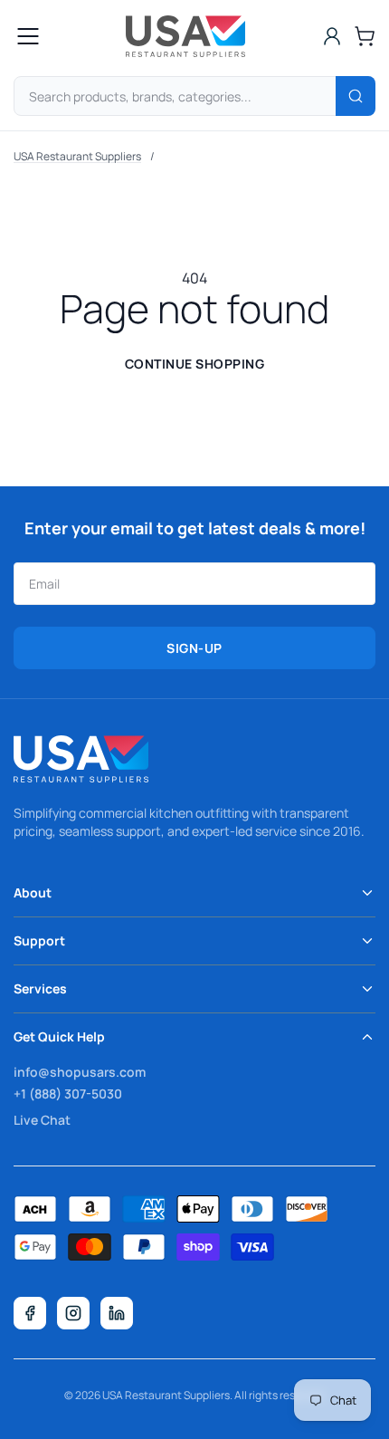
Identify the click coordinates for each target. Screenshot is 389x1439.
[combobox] (194, 96)
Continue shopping (195, 363)
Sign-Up (194, 648)
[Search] (355, 96)
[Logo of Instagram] (73, 1313)
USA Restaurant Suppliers (77, 156)
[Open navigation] (28, 36)
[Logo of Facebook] (30, 1313)
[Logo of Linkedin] (116, 1313)
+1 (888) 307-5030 (68, 1093)
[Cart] (364, 36)
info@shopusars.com (80, 1071)
